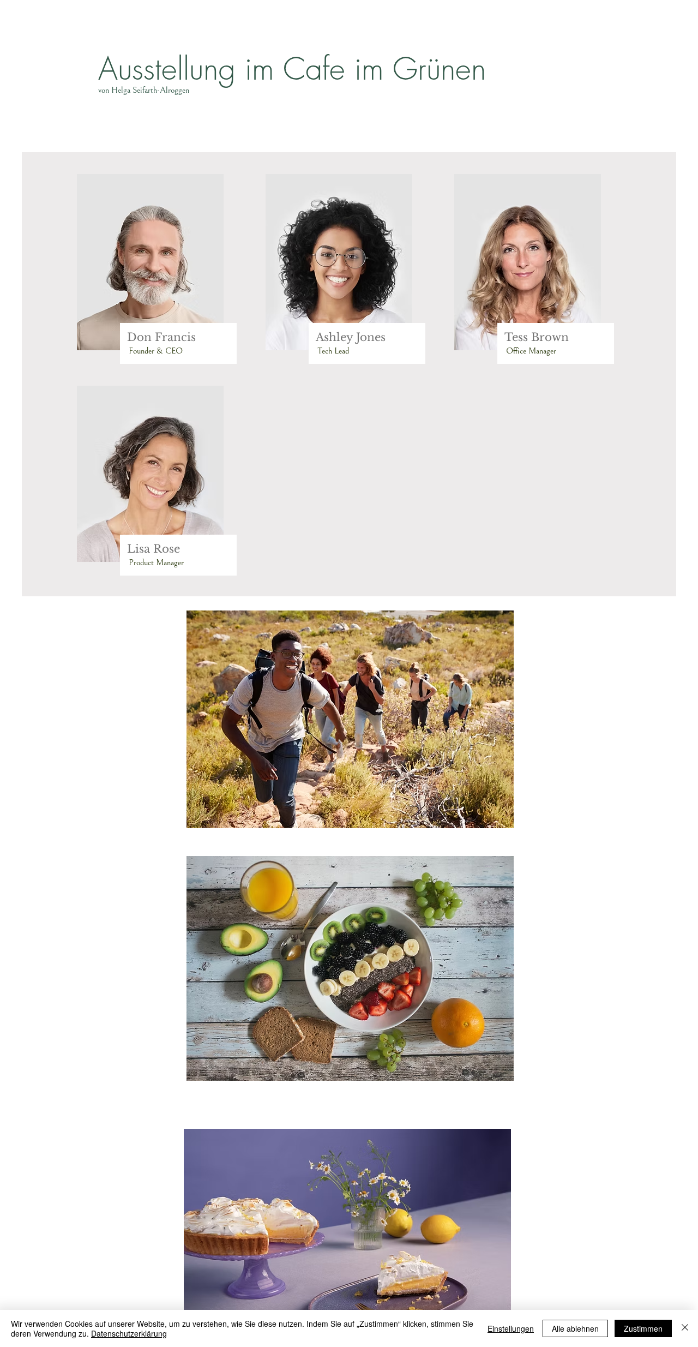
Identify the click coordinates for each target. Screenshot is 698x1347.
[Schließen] (684, 1328)
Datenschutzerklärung (129, 1333)
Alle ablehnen (575, 1328)
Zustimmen (643, 1328)
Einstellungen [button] (511, 1328)
